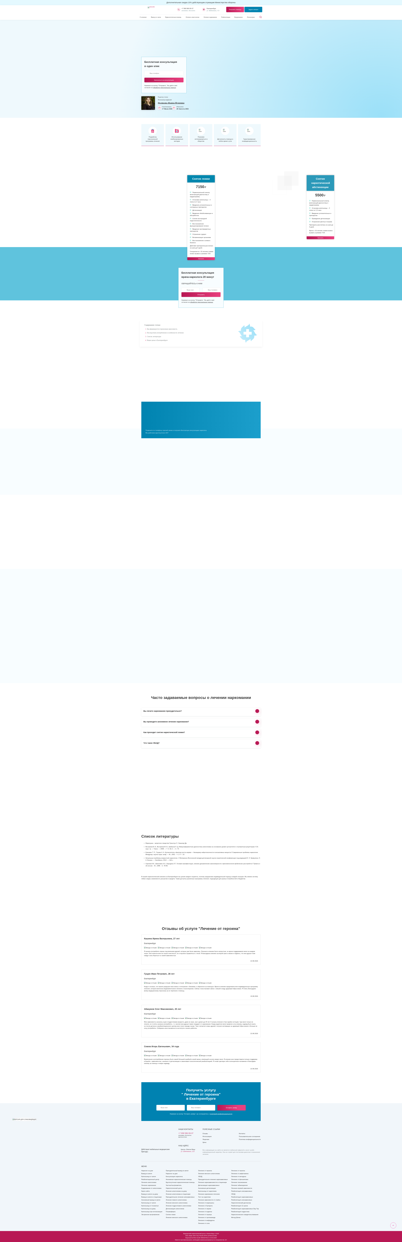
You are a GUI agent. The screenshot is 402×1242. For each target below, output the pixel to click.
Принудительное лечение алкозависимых (180, 1197)
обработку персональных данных (164, 87)
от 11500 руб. (244, 909)
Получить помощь (235, 9)
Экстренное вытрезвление (150, 1214)
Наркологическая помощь (173, 17)
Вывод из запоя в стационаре (151, 1197)
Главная (144, 25)
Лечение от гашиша (205, 1214)
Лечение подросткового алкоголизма (178, 1206)
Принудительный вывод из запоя (177, 1170)
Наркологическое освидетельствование (244, 1214)
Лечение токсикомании (239, 1182)
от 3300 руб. (244, 915)
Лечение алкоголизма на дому (176, 1191)
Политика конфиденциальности (250, 1139)
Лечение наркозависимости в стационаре (212, 1182)
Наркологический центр (174, 1188)
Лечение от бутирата (205, 1206)
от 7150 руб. (244, 890)
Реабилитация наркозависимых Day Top (245, 1208)
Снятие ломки (170, 1214)
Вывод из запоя (156, 17)
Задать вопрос (253, 9)
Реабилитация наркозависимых (242, 1197)
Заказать (201, 259)
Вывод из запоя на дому (149, 1194)
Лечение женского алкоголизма (176, 1203)
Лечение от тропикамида (206, 1217)
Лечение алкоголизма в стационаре (178, 1194)
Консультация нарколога (174, 1176)
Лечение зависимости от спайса (209, 1200)
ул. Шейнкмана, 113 (188, 1151)
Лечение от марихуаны (206, 1203)
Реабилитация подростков (240, 1211)
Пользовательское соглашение (249, 1136)
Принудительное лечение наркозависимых (213, 1179)
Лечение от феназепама (239, 1179)
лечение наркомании (160, 832)
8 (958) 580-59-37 (182, 373)
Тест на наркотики (204, 1197)
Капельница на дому (148, 1208)
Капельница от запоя (148, 1176)
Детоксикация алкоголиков (175, 1208)
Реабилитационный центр (150, 1179)
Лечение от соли (204, 1223)
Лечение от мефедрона (206, 1220)
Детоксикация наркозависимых (208, 1185)
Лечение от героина (205, 1170)
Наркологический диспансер (241, 1203)
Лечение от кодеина (205, 1211)
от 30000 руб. (244, 896)
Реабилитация (225, 17)
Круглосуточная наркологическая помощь (180, 1182)
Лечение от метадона (238, 1176)
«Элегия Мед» (211, 829)
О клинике (143, 17)
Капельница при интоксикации (151, 1211)
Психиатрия (251, 17)
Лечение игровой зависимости (241, 1188)
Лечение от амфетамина (239, 1173)
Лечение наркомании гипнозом (209, 1194)
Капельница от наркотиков (207, 1191)
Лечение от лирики (204, 1208)
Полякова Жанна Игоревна (171, 103)
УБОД (200, 1176)
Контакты (242, 1133)
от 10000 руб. (244, 902)
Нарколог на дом (147, 1170)
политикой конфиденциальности (221, 1114)
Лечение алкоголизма (192, 17)
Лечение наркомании (210, 17)
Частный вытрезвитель (173, 1185)
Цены (204, 1142)
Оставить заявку (231, 1108)
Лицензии (206, 1139)
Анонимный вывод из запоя (150, 1200)
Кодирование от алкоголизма (151, 1188)
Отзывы (205, 1133)
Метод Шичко (235, 1217)
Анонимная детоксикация (207, 1188)
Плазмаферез (170, 1211)
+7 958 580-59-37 (187, 8)
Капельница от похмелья (150, 1206)
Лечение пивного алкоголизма (176, 1200)
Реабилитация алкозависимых (241, 1191)
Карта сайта (145, 1191)
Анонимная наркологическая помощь (179, 1179)
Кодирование (238, 17)
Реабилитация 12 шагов (239, 1206)
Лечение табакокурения (239, 1185)
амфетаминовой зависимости (171, 829)
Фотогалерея (207, 1136)
